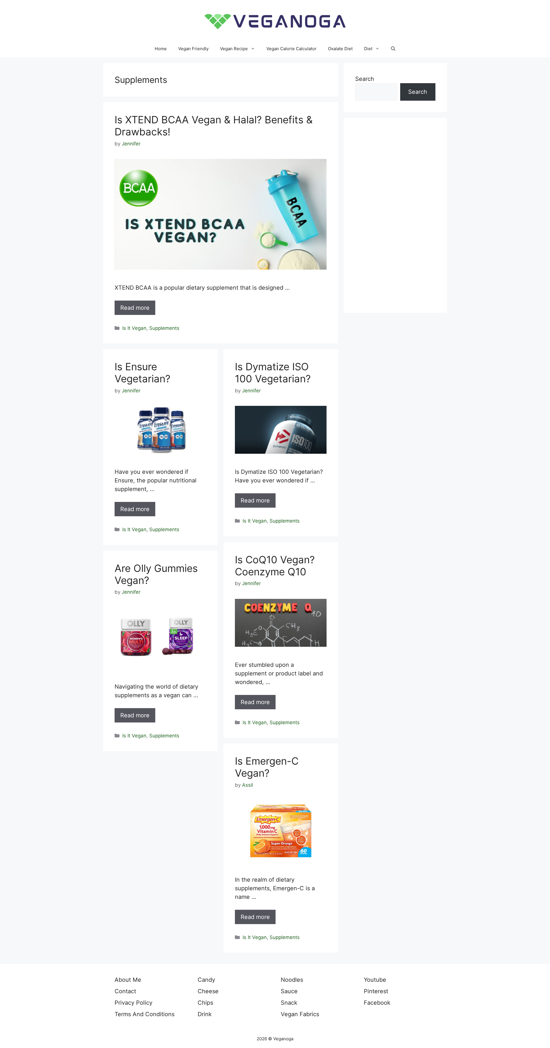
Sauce (289, 991)
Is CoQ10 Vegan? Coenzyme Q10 (275, 566)
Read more (135, 307)
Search (364, 78)
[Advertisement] (395, 215)
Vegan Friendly (193, 48)
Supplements (164, 328)
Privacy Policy (133, 1002)
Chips (205, 1002)
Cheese (208, 991)
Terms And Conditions (144, 1014)
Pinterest (376, 991)
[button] (393, 48)
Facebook (377, 1002)
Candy (206, 979)
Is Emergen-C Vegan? (266, 767)
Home (161, 48)
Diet (368, 48)
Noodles (292, 979)
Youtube (375, 979)
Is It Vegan (134, 328)
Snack (289, 1002)
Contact (125, 991)
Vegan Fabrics (300, 1014)
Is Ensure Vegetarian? (142, 373)
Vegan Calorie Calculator (291, 48)
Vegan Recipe (234, 48)
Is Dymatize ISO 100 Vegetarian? (273, 373)
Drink (205, 1014)
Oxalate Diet (340, 48)
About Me (128, 979)
